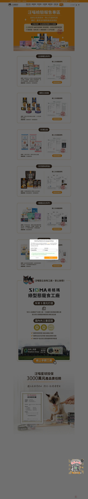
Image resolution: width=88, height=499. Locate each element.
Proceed (51, 257)
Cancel (37, 257)
